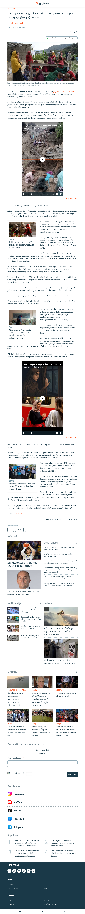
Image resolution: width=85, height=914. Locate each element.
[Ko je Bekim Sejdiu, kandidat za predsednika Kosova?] (24, 579)
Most (9, 724)
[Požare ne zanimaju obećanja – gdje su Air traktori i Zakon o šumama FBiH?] (61, 616)
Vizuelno (10, 904)
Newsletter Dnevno (50, 904)
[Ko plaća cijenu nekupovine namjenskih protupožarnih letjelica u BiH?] (18, 682)
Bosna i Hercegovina (16, 690)
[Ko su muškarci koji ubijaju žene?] (67, 682)
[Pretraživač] (65, 911)
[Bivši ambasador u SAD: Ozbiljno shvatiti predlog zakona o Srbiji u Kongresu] (42, 682)
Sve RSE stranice (13, 888)
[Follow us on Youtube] (19, 871)
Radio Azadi (19, 23)
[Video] (20, 911)
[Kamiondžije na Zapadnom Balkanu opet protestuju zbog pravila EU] (13, 619)
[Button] (73, 32)
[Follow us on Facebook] (9, 871)
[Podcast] (42, 911)
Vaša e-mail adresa (15, 758)
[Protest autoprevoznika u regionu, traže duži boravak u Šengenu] (13, 610)
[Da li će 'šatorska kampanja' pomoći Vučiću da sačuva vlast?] (18, 715)
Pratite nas (72, 774)
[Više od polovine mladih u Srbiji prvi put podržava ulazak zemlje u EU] (67, 715)
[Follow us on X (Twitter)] (14, 871)
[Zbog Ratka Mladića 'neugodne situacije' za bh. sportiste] (24, 550)
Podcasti (49, 603)
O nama (10, 884)
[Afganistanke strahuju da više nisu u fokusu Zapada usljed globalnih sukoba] (22, 471)
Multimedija (14, 603)
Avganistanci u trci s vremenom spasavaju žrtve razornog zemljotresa (52, 126)
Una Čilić (10, 23)
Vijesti (9, 900)
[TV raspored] (33, 871)
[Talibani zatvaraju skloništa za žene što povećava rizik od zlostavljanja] (22, 229)
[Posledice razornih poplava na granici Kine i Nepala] (13, 638)
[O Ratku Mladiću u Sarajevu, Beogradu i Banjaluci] (13, 628)
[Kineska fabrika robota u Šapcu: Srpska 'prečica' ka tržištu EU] (42, 715)
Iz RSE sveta (12, 9)
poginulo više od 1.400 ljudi (64, 92)
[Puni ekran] (61, 194)
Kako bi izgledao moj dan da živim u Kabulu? (42, 365)
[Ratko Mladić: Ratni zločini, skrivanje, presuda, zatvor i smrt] (61, 648)
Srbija (34, 690)
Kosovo (59, 690)
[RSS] (29, 871)
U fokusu (12, 672)
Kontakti (46, 888)
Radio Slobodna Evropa (36, 128)
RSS (44, 884)
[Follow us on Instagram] (24, 871)
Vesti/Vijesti (51, 542)
